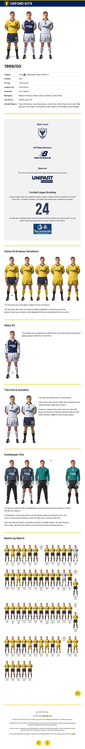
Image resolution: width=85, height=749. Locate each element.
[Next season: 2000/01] (47, 743)
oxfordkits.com (47, 716)
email (73, 734)
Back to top (78, 693)
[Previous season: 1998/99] (39, 743)
